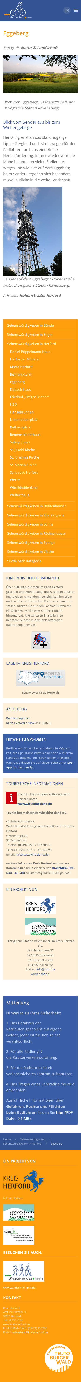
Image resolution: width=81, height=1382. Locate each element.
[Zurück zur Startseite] (17, 10)
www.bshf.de (40, 974)
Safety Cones (20, 442)
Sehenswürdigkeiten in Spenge (31, 542)
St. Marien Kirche (23, 465)
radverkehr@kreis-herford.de (30, 1332)
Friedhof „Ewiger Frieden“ (30, 397)
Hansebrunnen (22, 412)
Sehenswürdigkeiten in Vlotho (30, 551)
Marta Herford (21, 367)
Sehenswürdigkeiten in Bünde (30, 325)
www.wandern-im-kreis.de (19, 1288)
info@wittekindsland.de (32, 854)
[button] (76, 10)
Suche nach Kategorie (24, 561)
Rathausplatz (20, 427)
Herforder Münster (25, 359)
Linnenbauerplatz (24, 419)
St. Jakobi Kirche (22, 450)
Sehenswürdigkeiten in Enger (30, 334)
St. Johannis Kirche (24, 457)
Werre (15, 480)
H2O (13, 404)
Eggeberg (17, 382)
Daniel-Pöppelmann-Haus (30, 351)
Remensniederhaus (25, 434)
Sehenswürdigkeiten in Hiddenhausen (37, 506)
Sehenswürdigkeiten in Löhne (30, 524)
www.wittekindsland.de (34, 804)
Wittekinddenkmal (24, 487)
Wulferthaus (19, 495)
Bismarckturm (21, 374)
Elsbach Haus (20, 389)
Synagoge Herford (24, 472)
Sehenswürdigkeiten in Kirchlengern (35, 515)
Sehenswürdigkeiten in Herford (31, 344)
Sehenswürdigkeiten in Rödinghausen (36, 533)
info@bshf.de (45, 969)
